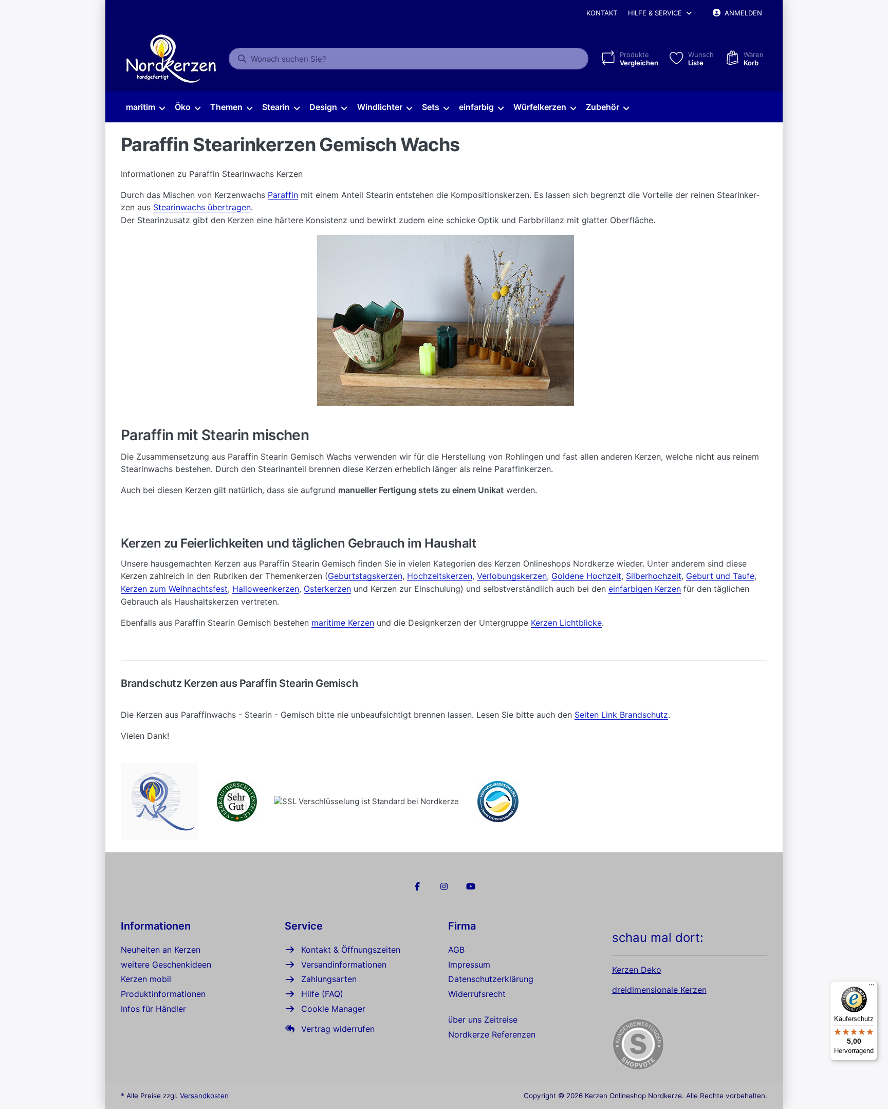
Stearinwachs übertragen (202, 207)
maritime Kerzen (342, 622)
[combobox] (408, 58)
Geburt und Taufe (720, 576)
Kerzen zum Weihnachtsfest (174, 589)
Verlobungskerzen (512, 576)
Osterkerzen (327, 589)
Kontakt (601, 13)
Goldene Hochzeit (586, 576)
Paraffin (283, 195)
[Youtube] (470, 886)
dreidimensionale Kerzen (659, 990)
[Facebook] (417, 886)
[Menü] (871, 987)
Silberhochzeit (653, 576)
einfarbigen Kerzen (644, 589)
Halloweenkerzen (265, 589)
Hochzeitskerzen (439, 576)
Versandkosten (204, 1096)
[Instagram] (444, 886)
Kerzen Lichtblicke (566, 622)
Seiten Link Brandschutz (621, 715)
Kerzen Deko (636, 970)
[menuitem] (145, 107)
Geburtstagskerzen (365, 576)
